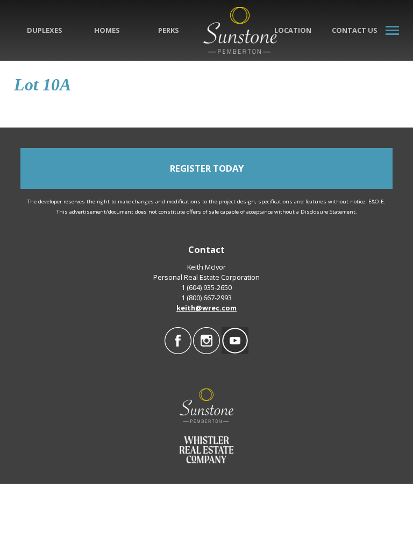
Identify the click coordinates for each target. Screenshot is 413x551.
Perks (168, 30)
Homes (107, 30)
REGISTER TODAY (207, 168)
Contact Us (355, 30)
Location (292, 30)
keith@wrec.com (206, 308)
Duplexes (44, 30)
